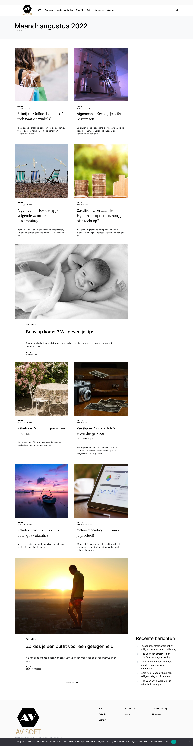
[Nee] (189, 741)
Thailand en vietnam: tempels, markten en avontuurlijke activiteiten (156, 665)
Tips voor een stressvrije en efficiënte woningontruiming (156, 655)
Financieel (130, 708)
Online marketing (160, 708)
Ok (174, 742)
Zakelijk (102, 714)
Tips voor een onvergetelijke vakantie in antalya (156, 682)
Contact (102, 720)
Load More (69, 683)
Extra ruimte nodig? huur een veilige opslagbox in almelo (156, 674)
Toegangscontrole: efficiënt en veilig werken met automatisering (158, 647)
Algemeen (31, 324)
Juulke (20, 106)
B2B (101, 708)
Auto (127, 714)
